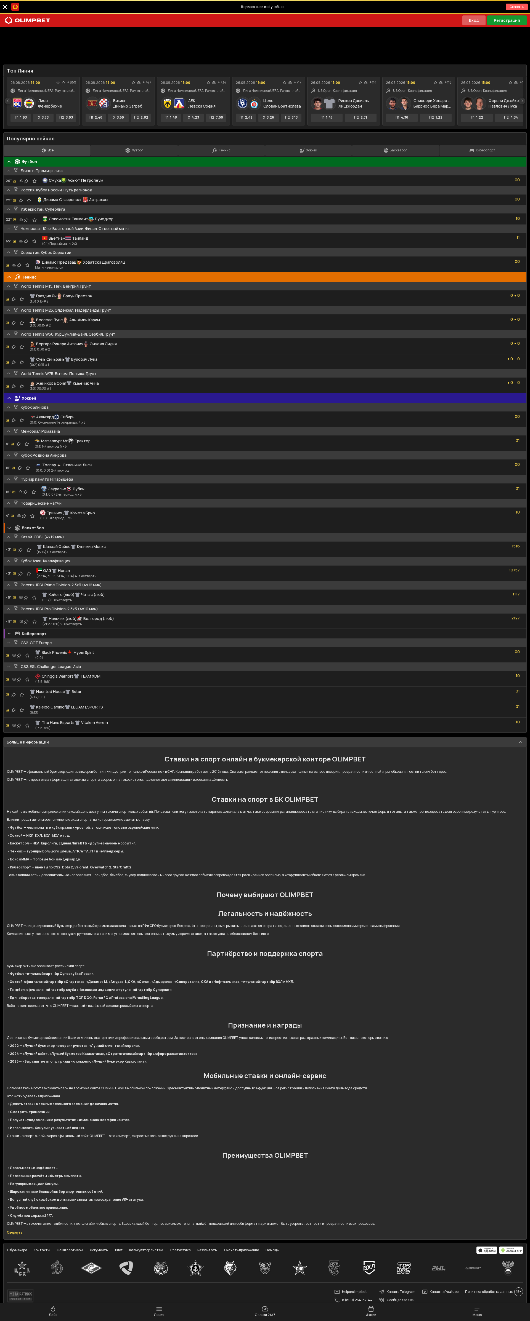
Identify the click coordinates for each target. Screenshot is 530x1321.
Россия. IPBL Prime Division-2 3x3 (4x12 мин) (61, 584)
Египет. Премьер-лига (42, 170)
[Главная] (27, 20)
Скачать (517, 6)
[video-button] (21, 597)
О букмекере (17, 1250)
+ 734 (222, 82)
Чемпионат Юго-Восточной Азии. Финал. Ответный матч (75, 228)
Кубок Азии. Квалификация (45, 560)
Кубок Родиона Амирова (44, 455)
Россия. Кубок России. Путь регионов (56, 189)
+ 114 (373, 82)
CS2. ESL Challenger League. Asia (51, 666)
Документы (99, 1250)
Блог (119, 1250)
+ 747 (147, 82)
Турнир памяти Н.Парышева (47, 479)
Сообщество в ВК (400, 1300)
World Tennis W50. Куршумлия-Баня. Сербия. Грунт (68, 334)
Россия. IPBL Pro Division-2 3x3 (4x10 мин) (59, 608)
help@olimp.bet (354, 1291)
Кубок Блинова (35, 407)
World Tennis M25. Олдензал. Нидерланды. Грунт (66, 310)
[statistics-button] (63, 82)
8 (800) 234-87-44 (357, 1300)
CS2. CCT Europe (36, 642)
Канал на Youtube (444, 1291)
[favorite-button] (58, 82)
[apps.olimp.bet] (486, 1250)
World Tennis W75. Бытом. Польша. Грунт (59, 373)
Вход (474, 20)
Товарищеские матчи (41, 503)
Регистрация (507, 20)
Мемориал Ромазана (40, 431)
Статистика (180, 1250)
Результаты (207, 1250)
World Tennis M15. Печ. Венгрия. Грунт (56, 286)
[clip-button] (26, 181)
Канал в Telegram (401, 1291)
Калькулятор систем (146, 1250)
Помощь (272, 1250)
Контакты (42, 1250)
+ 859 (71, 82)
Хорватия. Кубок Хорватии (46, 252)
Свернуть (14, 1232)
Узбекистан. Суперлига (43, 209)
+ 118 (448, 82)
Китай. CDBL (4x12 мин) (42, 536)
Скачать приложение (241, 1250)
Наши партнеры (70, 1250)
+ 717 (297, 82)
